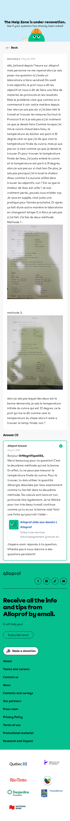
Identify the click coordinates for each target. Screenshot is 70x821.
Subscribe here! (18, 635)
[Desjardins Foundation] (18, 793)
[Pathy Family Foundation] (52, 764)
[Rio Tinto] (18, 781)
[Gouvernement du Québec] (18, 764)
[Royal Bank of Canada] (52, 793)
